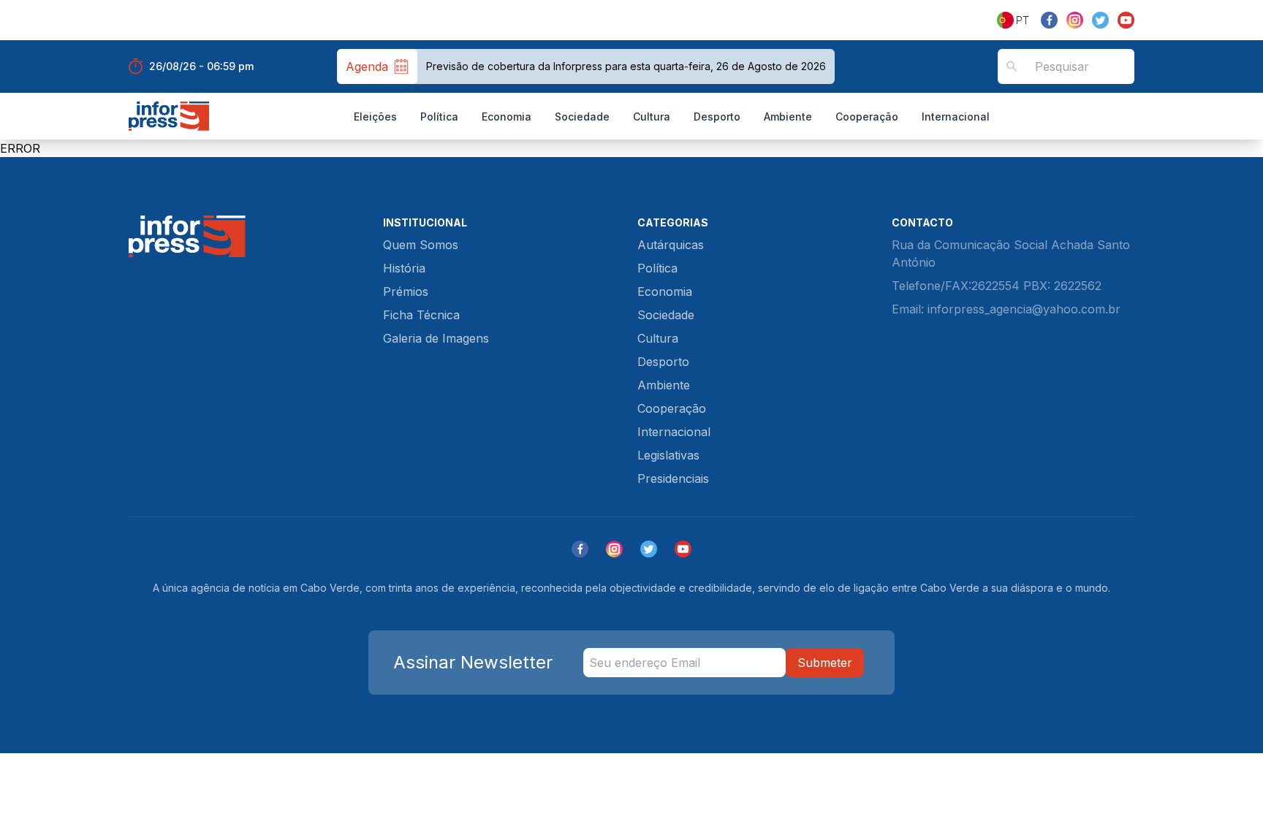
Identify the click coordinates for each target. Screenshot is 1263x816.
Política (439, 116)
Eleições (375, 116)
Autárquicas (670, 244)
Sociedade (582, 116)
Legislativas (668, 455)
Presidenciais (673, 478)
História (404, 268)
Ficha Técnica (421, 315)
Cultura (651, 116)
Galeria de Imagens (436, 338)
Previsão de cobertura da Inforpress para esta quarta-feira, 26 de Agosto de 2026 (626, 66)
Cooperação (866, 116)
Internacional (956, 116)
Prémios (405, 291)
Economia (506, 116)
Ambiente (788, 116)
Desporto (717, 116)
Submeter (824, 662)
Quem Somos (420, 244)
